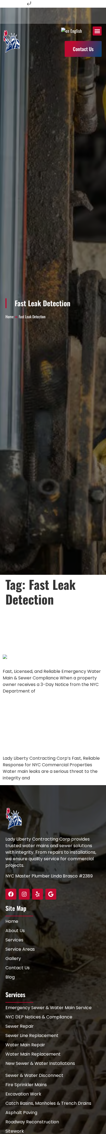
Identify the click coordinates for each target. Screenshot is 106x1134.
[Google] (50, 894)
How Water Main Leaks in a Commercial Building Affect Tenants (51, 724)
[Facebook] (10, 894)
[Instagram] (24, 894)
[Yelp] (37, 894)
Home (9, 316)
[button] (97, 31)
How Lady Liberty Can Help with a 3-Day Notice (50, 630)
